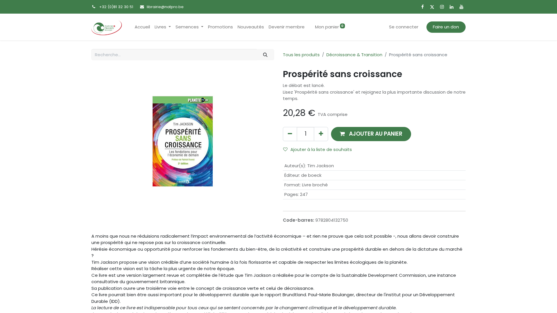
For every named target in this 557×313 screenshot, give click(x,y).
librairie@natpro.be (165, 7)
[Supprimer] (290, 134)
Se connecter (403, 27)
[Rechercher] (265, 54)
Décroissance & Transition (354, 55)
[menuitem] (142, 27)
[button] (371, 134)
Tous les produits (301, 55)
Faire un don (446, 27)
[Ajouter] (321, 134)
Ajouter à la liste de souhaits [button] (321, 149)
